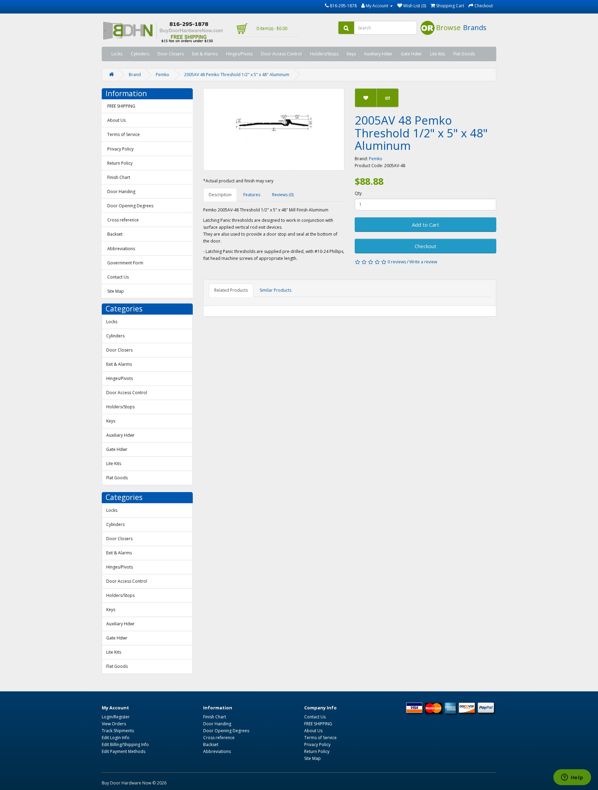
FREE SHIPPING (121, 106)
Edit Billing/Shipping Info (125, 744)
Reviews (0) (282, 195)
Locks (117, 54)
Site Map (115, 291)
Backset (115, 234)
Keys (351, 54)
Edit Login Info (115, 738)
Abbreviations (121, 249)
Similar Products (275, 290)
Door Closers (170, 54)
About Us (116, 120)
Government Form (125, 263)
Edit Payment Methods (123, 751)
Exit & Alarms (205, 54)
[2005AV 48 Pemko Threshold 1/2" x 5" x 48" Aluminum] (274, 129)
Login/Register (116, 717)
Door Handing (121, 191)
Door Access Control (281, 54)
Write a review (423, 262)
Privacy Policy (120, 149)
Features (251, 195)
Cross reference (123, 220)
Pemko (162, 75)
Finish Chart (118, 177)
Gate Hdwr (411, 54)
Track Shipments (118, 731)
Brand (135, 75)
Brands (475, 27)
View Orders (114, 724)
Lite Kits (437, 54)
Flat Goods (464, 54)
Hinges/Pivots (239, 54)
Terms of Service (123, 134)
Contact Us (118, 277)
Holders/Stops (324, 54)
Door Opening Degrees (130, 206)
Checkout (425, 246)
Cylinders (140, 54)
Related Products (231, 290)
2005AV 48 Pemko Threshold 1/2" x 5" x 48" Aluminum (236, 75)
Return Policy (120, 163)
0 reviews (397, 262)
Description (220, 195)
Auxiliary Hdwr (378, 54)
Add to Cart (425, 224)
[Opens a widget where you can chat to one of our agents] (572, 778)
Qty (358, 193)
